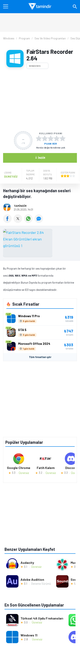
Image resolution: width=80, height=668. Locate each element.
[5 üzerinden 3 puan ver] (51, 138)
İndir (40, 157)
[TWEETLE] (19, 221)
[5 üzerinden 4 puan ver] (56, 138)
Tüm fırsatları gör (40, 357)
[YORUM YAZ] (39, 221)
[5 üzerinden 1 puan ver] (39, 138)
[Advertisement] (40, 100)
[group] (40, 244)
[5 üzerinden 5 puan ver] (62, 138)
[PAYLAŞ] (8, 221)
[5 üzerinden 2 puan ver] (45, 138)
